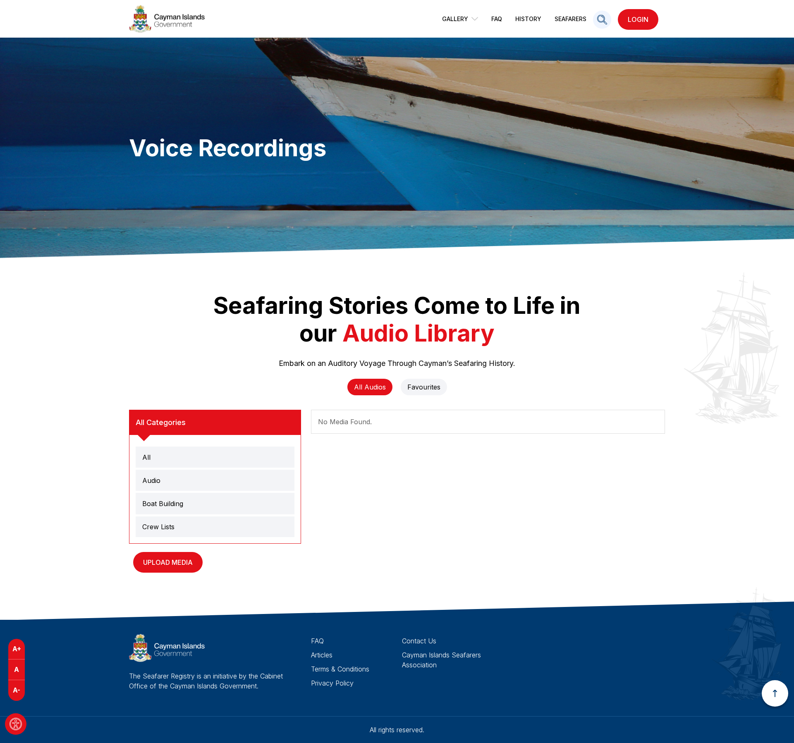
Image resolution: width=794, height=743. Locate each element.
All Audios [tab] (370, 387)
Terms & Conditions (340, 669)
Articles (321, 655)
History (528, 18)
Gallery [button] (455, 18)
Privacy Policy (332, 683)
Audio (151, 480)
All (146, 457)
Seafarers (570, 18)
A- (16, 690)
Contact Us (419, 641)
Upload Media (168, 562)
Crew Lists (158, 527)
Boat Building (162, 503)
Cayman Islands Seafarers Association (441, 660)
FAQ (496, 18)
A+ (16, 649)
